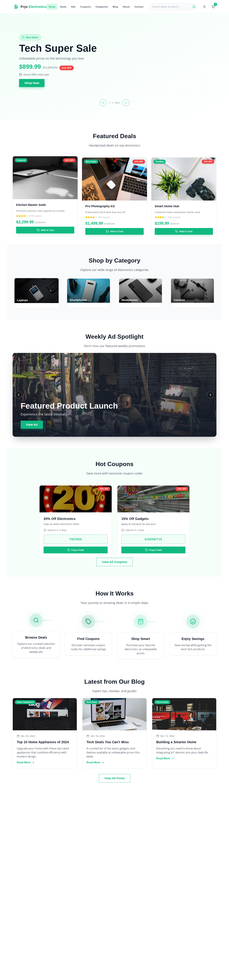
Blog (115, 6)
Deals (63, 6)
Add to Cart (47, 226)
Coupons (85, 6)
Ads (73, 6)
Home (52, 6)
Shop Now (31, 83)
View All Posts (114, 778)
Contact (139, 6)
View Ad (32, 424)
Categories (102, 6)
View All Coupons (114, 562)
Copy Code (77, 545)
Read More (24, 762)
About (126, 6)
